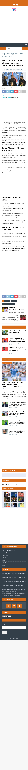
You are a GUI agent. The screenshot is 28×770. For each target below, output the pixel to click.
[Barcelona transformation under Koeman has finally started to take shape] (14, 494)
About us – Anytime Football (8, 550)
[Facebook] (11, 4)
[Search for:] (14, 48)
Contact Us (4, 562)
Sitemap (3, 565)
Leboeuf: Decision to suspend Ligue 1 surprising (17, 331)
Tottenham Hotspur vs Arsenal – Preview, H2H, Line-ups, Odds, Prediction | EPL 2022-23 (17, 404)
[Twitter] (14, 4)
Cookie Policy (5, 557)
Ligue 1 (9, 97)
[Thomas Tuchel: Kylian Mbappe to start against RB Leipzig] (14, 505)
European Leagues (12, 53)
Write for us (4, 560)
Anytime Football (18, 69)
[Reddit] (17, 4)
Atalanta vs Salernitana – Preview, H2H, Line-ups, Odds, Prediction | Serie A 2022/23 (17, 422)
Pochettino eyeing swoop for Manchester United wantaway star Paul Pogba (17, 349)
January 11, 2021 (13, 352)
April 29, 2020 (12, 333)
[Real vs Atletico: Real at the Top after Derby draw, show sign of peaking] (7, 494)
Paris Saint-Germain (7, 96)
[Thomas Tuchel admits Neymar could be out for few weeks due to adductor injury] (5, 340)
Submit (4, 632)
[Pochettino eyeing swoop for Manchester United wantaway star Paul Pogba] (5, 349)
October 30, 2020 (13, 343)
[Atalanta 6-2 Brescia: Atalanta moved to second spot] (21, 499)
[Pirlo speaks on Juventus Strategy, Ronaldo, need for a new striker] (14, 499)
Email (4, 625)
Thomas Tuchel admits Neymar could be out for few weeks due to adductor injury (17, 340)
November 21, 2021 (7, 69)
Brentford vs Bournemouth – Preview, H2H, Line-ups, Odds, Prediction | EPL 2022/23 (17, 413)
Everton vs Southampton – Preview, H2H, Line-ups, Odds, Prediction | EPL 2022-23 (17, 431)
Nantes (4, 97)
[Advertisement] (14, 27)
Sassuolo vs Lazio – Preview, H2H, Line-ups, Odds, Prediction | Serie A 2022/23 (13, 384)
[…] (8, 398)
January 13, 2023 (6, 388)
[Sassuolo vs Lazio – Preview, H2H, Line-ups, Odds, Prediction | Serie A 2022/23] (14, 371)
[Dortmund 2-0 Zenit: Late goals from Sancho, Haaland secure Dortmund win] (21, 505)
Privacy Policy (5, 555)
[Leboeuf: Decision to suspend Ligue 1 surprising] (5, 332)
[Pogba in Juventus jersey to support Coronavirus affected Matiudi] (7, 499)
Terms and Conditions (7, 553)
